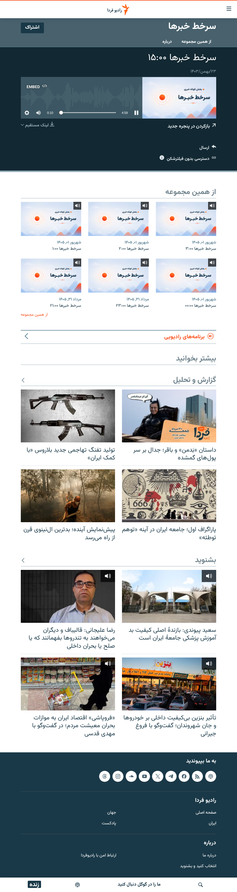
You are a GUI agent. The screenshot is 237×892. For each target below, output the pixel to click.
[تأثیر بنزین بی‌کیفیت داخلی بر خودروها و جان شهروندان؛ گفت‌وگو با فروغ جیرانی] (169, 684)
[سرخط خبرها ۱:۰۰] (51, 219)
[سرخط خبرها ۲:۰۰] (118, 219)
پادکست (109, 824)
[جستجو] (200, 885)
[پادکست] (77, 885)
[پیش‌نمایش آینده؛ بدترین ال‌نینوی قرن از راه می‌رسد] (68, 495)
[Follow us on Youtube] (144, 776)
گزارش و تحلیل (194, 380)
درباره (167, 41)
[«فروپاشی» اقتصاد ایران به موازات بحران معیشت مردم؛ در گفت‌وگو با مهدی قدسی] (68, 684)
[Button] (207, 149)
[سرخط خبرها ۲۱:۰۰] (51, 275)
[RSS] (197, 776)
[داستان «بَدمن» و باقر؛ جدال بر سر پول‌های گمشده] (169, 415)
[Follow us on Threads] (104, 776)
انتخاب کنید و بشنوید (198, 866)
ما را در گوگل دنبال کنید (139, 884)
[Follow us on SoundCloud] (131, 776)
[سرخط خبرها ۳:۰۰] (186, 219)
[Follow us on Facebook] (184, 776)
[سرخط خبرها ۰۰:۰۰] (186, 275)
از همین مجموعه (196, 41)
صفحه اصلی (206, 813)
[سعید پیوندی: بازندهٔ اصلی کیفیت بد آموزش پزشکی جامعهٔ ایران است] (169, 596)
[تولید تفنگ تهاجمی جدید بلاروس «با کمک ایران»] (68, 415)
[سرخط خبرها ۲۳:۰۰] (118, 275)
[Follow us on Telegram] (170, 776)
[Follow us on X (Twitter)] (157, 776)
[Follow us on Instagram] (117, 776)
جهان (111, 813)
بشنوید (205, 560)
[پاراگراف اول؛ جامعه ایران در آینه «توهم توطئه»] (169, 495)
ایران (212, 824)
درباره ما (209, 856)
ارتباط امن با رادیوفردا (98, 856)
